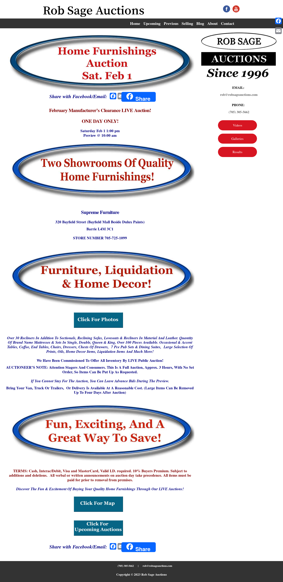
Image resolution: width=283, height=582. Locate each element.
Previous (171, 23)
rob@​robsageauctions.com (239, 94)
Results (237, 152)
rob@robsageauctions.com (157, 566)
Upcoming (151, 23)
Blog (200, 23)
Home (135, 23)
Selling (187, 23)
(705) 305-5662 (239, 112)
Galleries (237, 138)
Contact (227, 23)
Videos (237, 125)
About (212, 23)
